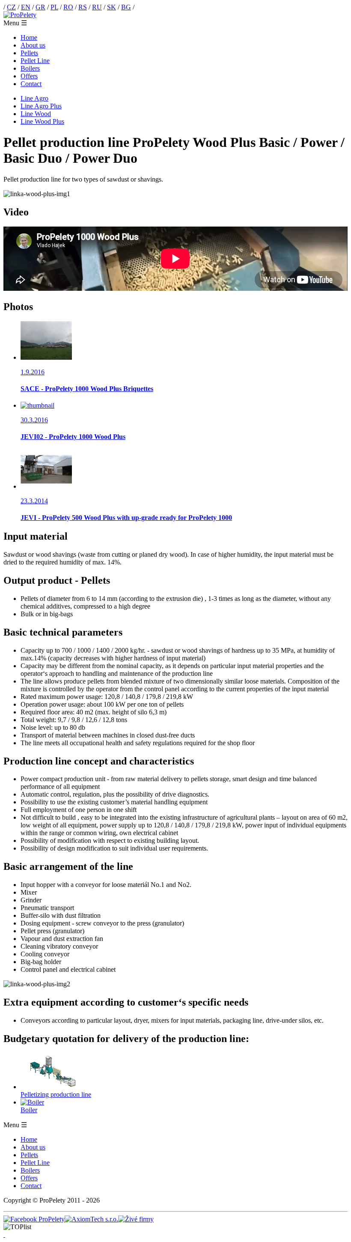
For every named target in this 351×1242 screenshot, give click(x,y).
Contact (31, 83)
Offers (29, 76)
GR (40, 7)
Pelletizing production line (56, 1094)
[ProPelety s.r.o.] (19, 14)
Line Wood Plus (42, 121)
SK (111, 7)
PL (54, 7)
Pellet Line (35, 60)
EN (25, 7)
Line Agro (34, 98)
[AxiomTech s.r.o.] (91, 1219)
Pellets (29, 53)
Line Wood (36, 113)
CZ (11, 7)
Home (29, 37)
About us (33, 45)
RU (97, 7)
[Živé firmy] (136, 1219)
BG (126, 7)
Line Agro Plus (41, 106)
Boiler (29, 1110)
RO (68, 7)
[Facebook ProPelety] (34, 1219)
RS (82, 7)
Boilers (30, 68)
